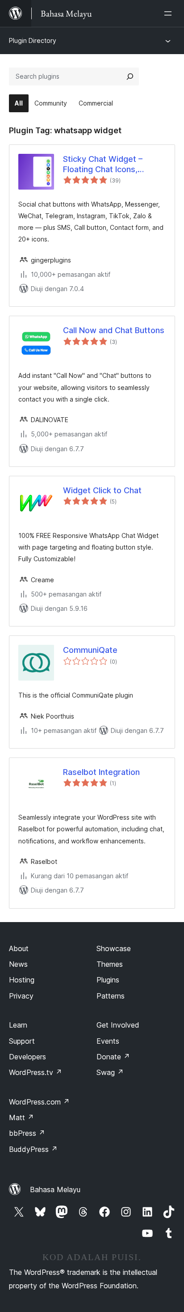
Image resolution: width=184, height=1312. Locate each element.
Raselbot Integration (101, 772)
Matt (21, 1117)
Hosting (21, 979)
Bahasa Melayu (55, 1189)
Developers (27, 1056)
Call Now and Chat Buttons (113, 330)
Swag (110, 1072)
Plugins (107, 979)
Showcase (113, 948)
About (19, 948)
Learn (18, 1024)
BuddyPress (33, 1149)
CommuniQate (90, 650)
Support (22, 1041)
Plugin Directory (32, 40)
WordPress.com (39, 1101)
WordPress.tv (35, 1072)
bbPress (27, 1133)
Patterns (110, 995)
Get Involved (117, 1024)
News (18, 964)
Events (107, 1041)
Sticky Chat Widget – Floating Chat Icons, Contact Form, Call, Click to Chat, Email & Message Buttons (111, 164)
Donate (113, 1056)
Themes (109, 964)
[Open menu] (169, 13)
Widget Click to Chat (102, 490)
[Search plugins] (130, 76)
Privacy (21, 995)
